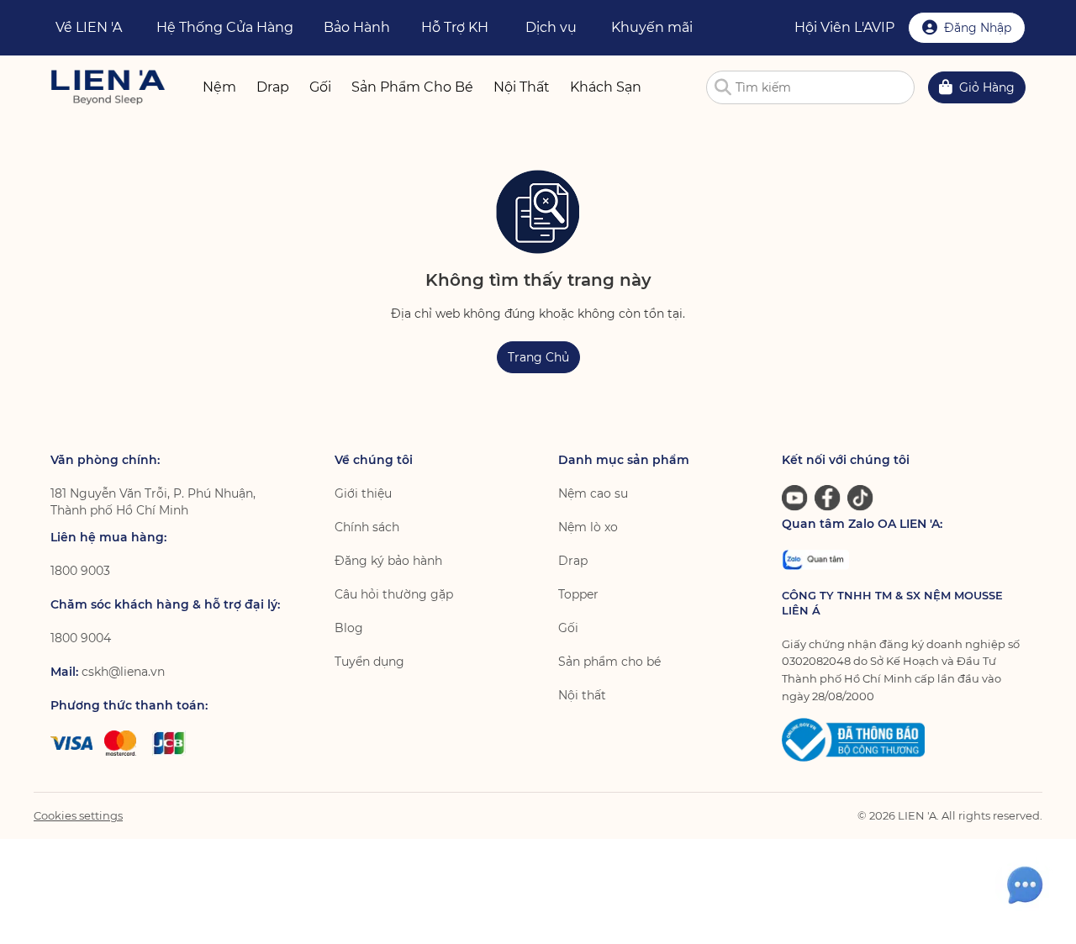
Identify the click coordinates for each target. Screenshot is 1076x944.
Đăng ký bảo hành (388, 560)
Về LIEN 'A (88, 27)
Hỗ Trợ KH (454, 27)
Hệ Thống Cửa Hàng (224, 27)
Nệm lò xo (588, 527)
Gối (568, 627)
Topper (578, 594)
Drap (573, 560)
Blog (349, 627)
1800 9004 (80, 638)
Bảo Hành (357, 27)
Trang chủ (538, 357)
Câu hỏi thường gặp (394, 594)
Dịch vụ (551, 27)
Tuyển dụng (369, 661)
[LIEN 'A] (108, 87)
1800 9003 (80, 570)
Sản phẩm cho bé (609, 661)
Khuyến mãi (652, 27)
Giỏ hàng (987, 87)
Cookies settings (78, 815)
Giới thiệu (363, 493)
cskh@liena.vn (123, 671)
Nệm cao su (593, 493)
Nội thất (582, 695)
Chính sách (367, 527)
